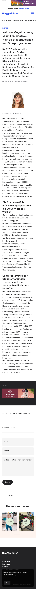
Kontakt (5, 567)
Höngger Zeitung (24, 8)
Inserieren (6, 564)
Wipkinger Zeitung (12, 8)
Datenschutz (8, 575)
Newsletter (6, 561)
